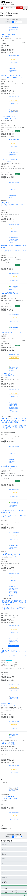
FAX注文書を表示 (14, 62)
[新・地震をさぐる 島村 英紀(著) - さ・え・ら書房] (13, 368)
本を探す (20, 7)
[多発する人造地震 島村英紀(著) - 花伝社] (13, 29)
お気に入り (14, 59)
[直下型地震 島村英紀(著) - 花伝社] (13, 328)
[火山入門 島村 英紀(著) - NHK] (13, 196)
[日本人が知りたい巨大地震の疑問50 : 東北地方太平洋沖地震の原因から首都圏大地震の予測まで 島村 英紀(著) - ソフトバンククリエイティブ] (13, 408)
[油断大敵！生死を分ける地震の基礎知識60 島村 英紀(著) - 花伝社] (13, 240)
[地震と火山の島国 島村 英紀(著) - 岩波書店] (13, 736)
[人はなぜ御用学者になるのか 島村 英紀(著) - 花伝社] (13, 288)
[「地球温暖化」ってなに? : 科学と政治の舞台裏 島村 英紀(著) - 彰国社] (13, 504)
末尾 (20, 22)
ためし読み (14, 646)
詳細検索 (25, 9)
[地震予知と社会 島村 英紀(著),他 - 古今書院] (13, 698)
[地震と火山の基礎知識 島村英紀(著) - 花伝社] (13, 154)
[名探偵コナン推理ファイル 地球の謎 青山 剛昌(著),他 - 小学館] (13, 641)
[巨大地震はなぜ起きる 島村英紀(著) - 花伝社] (13, 461)
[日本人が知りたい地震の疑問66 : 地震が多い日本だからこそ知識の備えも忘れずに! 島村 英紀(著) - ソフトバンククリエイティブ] (13, 591)
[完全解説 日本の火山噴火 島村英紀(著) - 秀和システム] (13, 70)
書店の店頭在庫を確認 (14, 55)
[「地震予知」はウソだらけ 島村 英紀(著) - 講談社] (13, 547)
